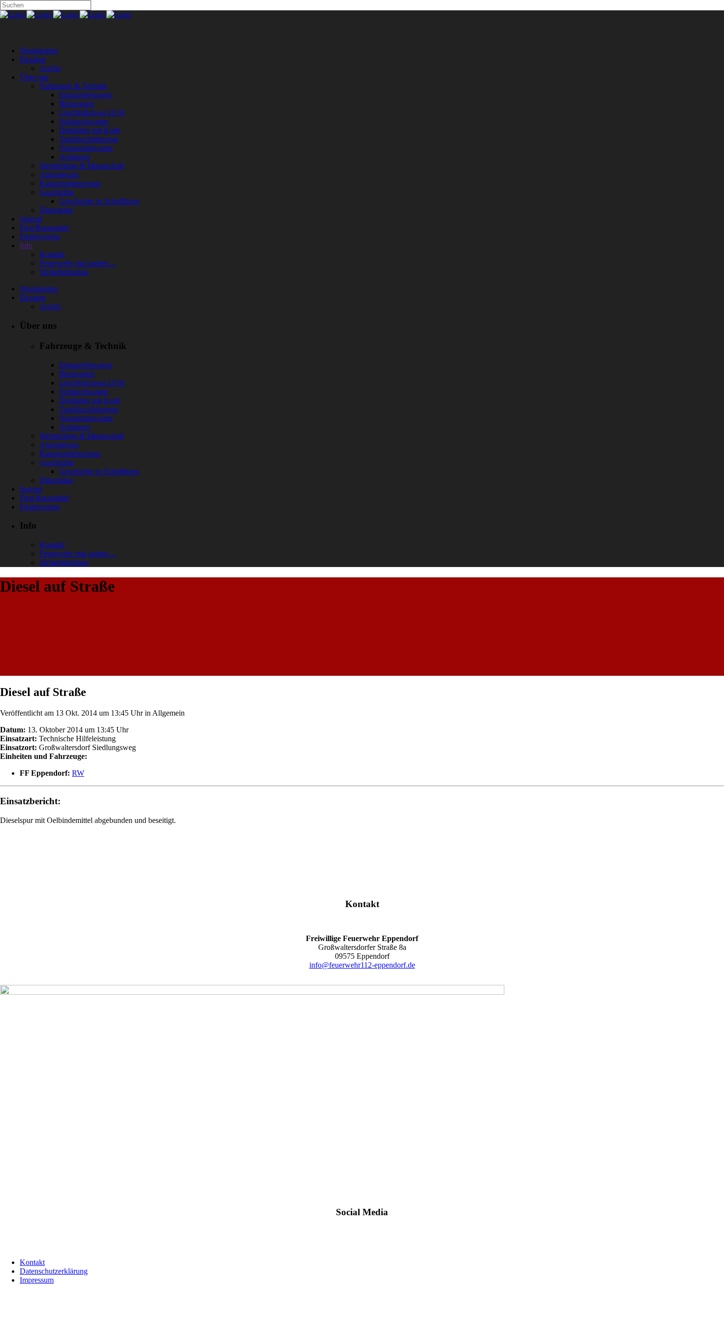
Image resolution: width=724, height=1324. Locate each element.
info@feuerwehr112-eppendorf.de (362, 965)
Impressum (37, 1280)
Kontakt (32, 1262)
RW (78, 773)
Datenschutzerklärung (54, 1271)
